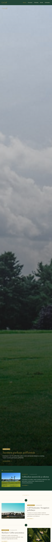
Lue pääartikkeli (6, 461)
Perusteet (30, 2)
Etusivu (24, 2)
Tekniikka (36, 2)
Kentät (41, 2)
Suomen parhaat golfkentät (19, 452)
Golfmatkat (47, 2)
